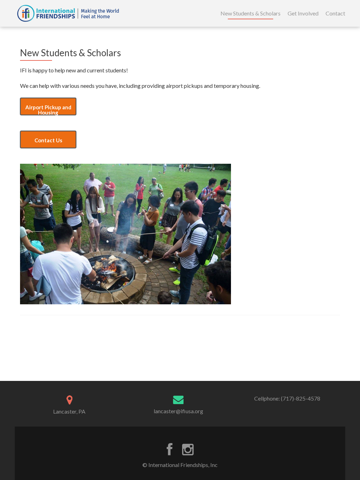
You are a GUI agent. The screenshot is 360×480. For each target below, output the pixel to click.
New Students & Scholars (250, 13)
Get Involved (303, 13)
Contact (335, 13)
